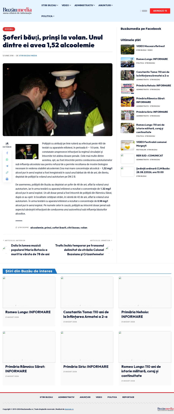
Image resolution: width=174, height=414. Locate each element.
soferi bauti (59, 227)
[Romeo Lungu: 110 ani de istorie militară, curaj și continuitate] (127, 128)
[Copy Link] (7, 172)
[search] (136, 10)
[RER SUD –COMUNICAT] (127, 159)
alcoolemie (37, 227)
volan (84, 227)
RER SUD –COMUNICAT (149, 155)
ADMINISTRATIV (142, 80)
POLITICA (140, 63)
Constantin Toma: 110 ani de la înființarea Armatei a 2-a (86, 314)
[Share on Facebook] (7, 153)
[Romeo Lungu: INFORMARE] (127, 62)
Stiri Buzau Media (28, 56)
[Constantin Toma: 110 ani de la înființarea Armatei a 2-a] (127, 75)
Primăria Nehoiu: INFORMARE (153, 85)
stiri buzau (73, 227)
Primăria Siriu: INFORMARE (152, 111)
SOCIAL (9, 29)
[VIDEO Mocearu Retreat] (127, 49)
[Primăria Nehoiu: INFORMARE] (127, 89)
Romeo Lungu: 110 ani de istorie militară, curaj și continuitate (150, 128)
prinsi (48, 227)
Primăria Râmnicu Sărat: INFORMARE (25, 368)
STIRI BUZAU (141, 50)
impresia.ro (69, 409)
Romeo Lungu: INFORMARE (152, 59)
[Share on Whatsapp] (7, 159)
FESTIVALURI (141, 150)
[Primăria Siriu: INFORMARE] (127, 115)
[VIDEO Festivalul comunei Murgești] (127, 145)
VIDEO (150, 50)
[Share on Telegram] (7, 166)
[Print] (7, 179)
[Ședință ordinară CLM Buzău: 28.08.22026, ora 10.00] (127, 172)
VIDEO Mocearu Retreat (150, 46)
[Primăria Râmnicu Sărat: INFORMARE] (127, 102)
